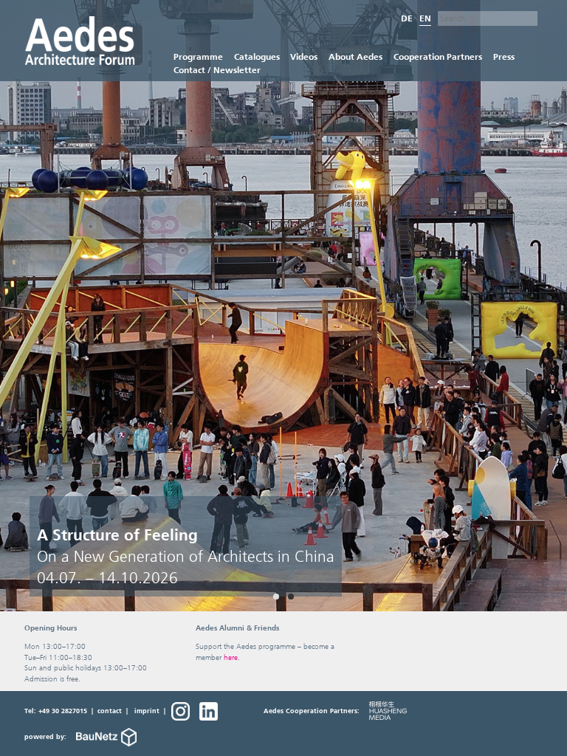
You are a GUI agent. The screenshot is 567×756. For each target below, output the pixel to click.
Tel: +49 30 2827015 (55, 711)
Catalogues (257, 56)
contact (109, 711)
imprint (146, 711)
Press (504, 56)
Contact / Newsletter (217, 69)
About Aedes (355, 56)
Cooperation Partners (438, 56)
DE (407, 18)
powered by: (46, 736)
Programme (198, 56)
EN (425, 18)
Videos (303, 56)
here (231, 657)
